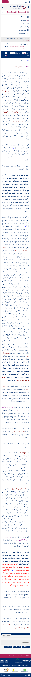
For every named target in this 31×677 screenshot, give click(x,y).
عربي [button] (26, 2)
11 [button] (24, 53)
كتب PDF (23, 16)
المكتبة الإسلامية (17, 12)
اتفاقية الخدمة (17, 655)
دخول (4, 1)
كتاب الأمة (23, 20)
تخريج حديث (8, 646)
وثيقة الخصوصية (25, 655)
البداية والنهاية (20, 38)
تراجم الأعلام (22, 33)
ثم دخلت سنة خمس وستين (11, 38)
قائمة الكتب (23, 26)
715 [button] (13, 53)
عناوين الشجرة (16, 646)
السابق (8, 635)
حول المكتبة (23, 23)
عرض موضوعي (22, 30)
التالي (4, 635)
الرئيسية (26, 38)
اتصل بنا (10, 655)
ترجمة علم (25, 646)
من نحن (5, 655)
